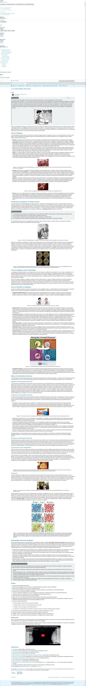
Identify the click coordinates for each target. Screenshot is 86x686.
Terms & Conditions (37, 684)
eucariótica (40, 655)
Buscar (13, 83)
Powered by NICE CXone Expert (27, 682)
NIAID (33, 657)
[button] (4, 65)
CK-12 (30, 666)
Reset (2, 34)
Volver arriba (13, 677)
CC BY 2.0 (36, 657)
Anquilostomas (15, 652)
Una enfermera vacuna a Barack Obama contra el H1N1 (23, 662)
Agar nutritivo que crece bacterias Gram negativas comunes (24, 655)
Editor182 (20, 659)
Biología (29, 85)
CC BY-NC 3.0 (38, 666)
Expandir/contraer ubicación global (74, 85)
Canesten (14, 659)
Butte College (17, 95)
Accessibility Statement (45, 684)
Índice (68, 97)
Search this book (3, 18)
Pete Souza (45, 662)
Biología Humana (38, 85)
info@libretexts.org (65, 684)
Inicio (16, 85)
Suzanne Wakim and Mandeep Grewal (21, 94)
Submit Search (3, 21)
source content (24, 670)
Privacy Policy (31, 684)
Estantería (23, 85)
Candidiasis (14, 650)
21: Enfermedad (64, 85)
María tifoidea (15, 649)
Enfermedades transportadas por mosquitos (21, 657)
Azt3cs (21, 660)
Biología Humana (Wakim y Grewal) (51, 85)
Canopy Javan (15, 660)
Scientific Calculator (5, 57)
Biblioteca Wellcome (31, 653)
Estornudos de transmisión (17, 656)
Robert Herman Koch (16, 653)
